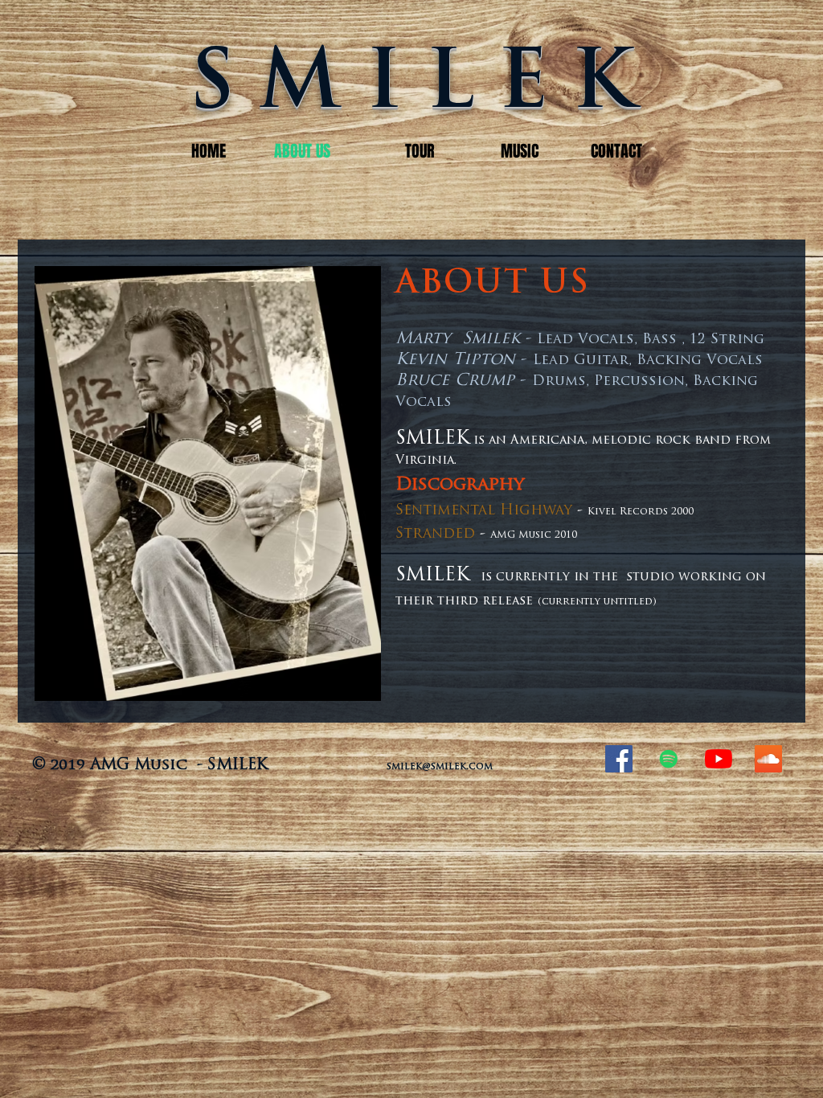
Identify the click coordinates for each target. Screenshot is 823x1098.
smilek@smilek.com (440, 767)
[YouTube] (718, 758)
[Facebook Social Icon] (619, 758)
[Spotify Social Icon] (668, 758)
